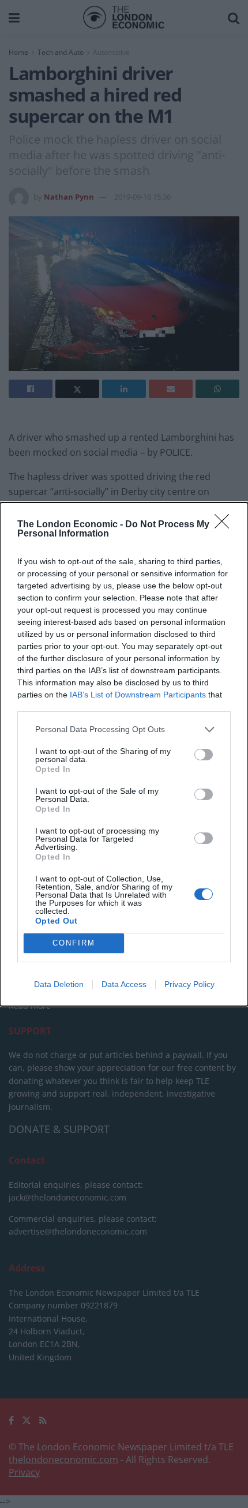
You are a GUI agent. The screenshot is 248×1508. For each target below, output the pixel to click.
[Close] (225, 525)
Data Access (124, 984)
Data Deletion (59, 984)
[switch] (203, 754)
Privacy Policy (189, 984)
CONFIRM (73, 943)
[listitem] (124, 729)
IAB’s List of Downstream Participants (138, 694)
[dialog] (124, 754)
